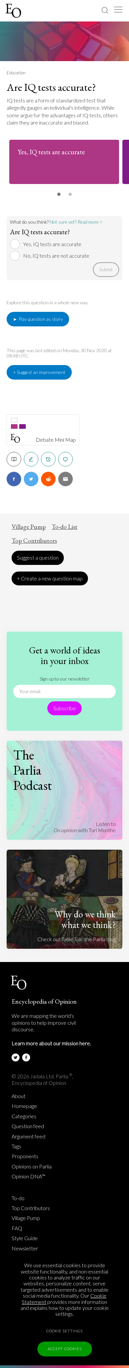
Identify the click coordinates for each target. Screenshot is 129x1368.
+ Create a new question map (50, 578)
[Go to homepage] (14, 10)
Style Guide (25, 1238)
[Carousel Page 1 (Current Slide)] (59, 194)
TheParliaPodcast (32, 770)
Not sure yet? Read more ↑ (76, 222)
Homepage (24, 1106)
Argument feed (28, 1136)
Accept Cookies (65, 1349)
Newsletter (25, 1248)
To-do (18, 1198)
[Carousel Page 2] (70, 194)
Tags (16, 1146)
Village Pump (29, 527)
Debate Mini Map (56, 440)
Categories (24, 1116)
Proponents (25, 1156)
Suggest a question (38, 557)
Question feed (28, 1126)
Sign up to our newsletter (65, 679)
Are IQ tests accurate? (51, 87)
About (18, 1096)
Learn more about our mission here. (51, 1043)
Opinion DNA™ (28, 1176)
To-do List (64, 527)
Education (16, 72)
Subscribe (64, 708)
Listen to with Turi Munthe (85, 827)
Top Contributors (34, 540)
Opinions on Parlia (32, 1166)
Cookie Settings (64, 1331)
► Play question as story (38, 319)
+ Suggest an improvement (39, 372)
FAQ (17, 1228)
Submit (106, 269)
